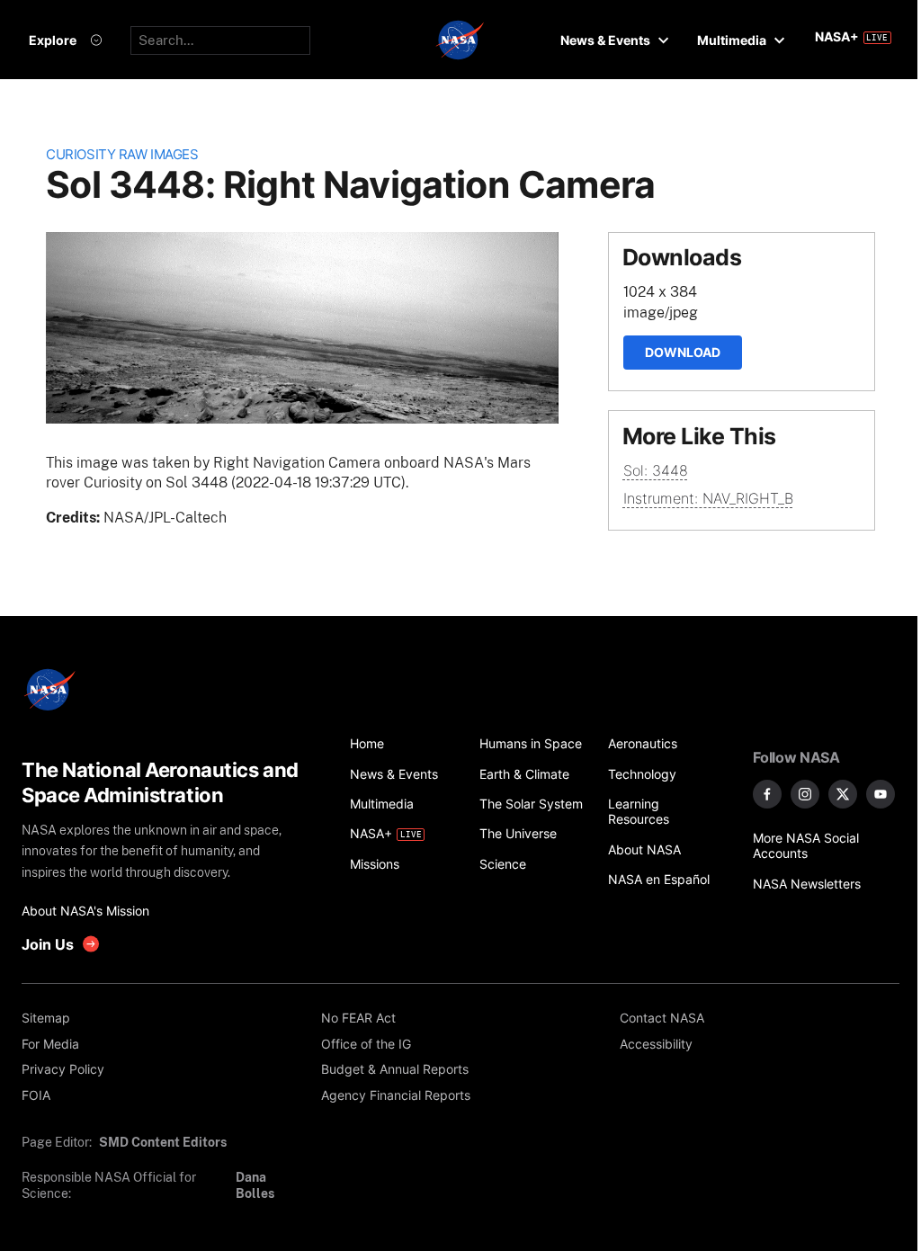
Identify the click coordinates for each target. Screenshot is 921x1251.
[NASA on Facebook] (767, 794)
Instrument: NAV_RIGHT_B (708, 498)
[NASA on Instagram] (805, 794)
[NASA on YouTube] (880, 794)
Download (682, 352)
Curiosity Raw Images (122, 155)
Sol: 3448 (655, 470)
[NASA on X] (842, 794)
